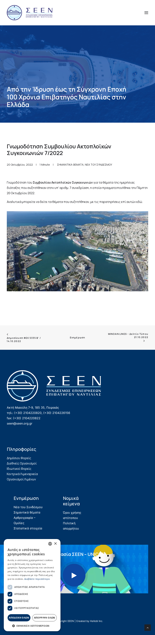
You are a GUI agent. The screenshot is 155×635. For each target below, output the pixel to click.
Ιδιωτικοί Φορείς (19, 469)
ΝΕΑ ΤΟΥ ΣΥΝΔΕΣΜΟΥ (98, 164)
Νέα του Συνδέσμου (28, 507)
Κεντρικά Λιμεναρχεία (22, 474)
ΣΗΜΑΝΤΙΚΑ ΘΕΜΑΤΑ (70, 164)
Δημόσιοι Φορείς (19, 458)
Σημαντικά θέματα (27, 512)
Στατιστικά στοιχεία (28, 528)
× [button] (55, 543)
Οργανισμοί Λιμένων (21, 479)
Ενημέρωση (77, 337)
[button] (146, 12)
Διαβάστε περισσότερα (37, 578)
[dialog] (32, 585)
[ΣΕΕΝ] (29, 12)
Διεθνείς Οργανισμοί (22, 463)
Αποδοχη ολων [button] (19, 617)
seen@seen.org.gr (19, 423)
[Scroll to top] (147, 627)
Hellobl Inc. (96, 621)
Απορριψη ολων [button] (44, 617)
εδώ (139, 202)
